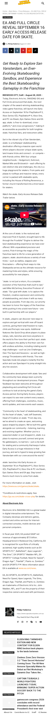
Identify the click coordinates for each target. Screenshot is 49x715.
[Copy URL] (35, 50)
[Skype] (32, 621)
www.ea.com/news (27, 568)
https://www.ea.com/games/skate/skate (21, 486)
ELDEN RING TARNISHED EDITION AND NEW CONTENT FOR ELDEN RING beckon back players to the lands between (30, 645)
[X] (11, 50)
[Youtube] (41, 621)
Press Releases (24, 11)
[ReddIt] (29, 50)
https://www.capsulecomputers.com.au (30, 613)
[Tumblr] (17, 50)
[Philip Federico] (4, 44)
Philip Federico (13, 44)
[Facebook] (5, 50)
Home (5, 11)
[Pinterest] (23, 50)
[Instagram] (22, 621)
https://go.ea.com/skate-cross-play (19, 496)
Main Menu (13, 11)
